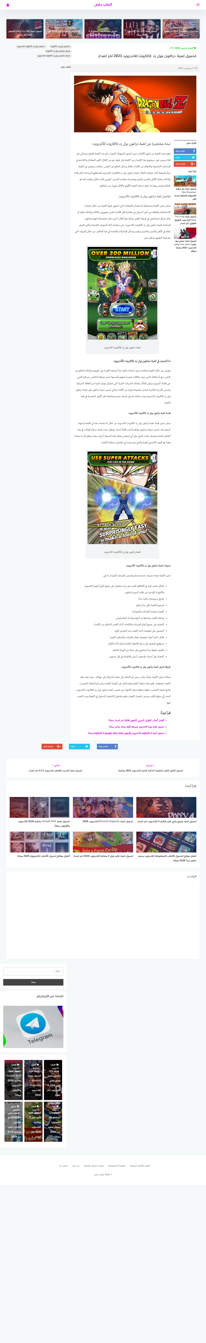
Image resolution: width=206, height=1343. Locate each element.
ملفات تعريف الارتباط (94, 1166)
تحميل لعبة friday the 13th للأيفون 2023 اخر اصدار (25, 33)
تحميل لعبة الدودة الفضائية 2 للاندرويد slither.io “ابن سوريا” (103, 33)
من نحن (75, 1166)
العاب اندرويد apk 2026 (181, 48)
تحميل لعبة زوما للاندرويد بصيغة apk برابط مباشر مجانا (136, 727)
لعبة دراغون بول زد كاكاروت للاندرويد (53, 56)
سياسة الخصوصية (117, 1166)
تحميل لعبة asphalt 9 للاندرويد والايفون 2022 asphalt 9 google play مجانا (126, 733)
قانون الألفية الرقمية (140, 1166)
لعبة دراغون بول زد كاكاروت (58, 51)
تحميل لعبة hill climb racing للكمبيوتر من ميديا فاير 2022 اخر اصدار (64, 31)
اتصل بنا (63, 1166)
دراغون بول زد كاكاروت (60, 46)
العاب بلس (103, 5)
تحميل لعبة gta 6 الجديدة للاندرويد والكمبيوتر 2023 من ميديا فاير (181, 31)
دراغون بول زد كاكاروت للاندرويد (31, 46)
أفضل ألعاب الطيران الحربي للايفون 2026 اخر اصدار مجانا (136, 720)
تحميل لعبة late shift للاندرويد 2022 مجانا (142, 33)
